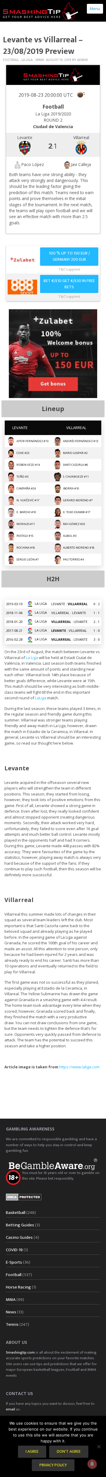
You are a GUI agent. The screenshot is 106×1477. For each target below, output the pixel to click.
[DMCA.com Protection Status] (24, 1197)
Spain (39, 60)
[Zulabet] (53, 353)
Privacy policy (53, 1465)
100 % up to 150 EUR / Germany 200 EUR (69, 256)
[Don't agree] (99, 1446)
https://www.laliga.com (79, 1067)
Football (11, 60)
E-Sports (14, 1262)
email (10, 1409)
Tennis (12, 1324)
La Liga (27, 60)
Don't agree (69, 1451)
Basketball (15, 1212)
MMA (11, 1299)
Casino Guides (19, 1237)
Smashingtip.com (20, 1352)
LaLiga (40, 697)
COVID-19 (14, 1250)
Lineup (53, 409)
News (11, 1312)
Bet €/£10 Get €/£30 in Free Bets (69, 284)
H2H (53, 579)
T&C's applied (69, 269)
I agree (32, 1451)
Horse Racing (18, 1287)
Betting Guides (20, 1225)
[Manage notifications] (92, 1464)
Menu (95, 8)
